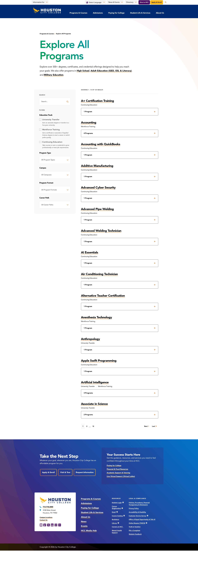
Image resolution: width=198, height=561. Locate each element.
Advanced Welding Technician (101, 231)
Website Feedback (135, 534)
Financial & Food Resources (117, 469)
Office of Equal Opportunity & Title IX (142, 519)
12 (93, 426)
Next (146, 426)
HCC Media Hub (89, 530)
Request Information (85, 472)
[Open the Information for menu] (47, 2)
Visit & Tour (65, 472)
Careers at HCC (118, 527)
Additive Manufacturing (97, 166)
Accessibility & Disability (137, 512)
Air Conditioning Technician (99, 274)
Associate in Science (94, 404)
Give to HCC (144, 2)
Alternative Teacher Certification (103, 296)
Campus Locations (46, 517)
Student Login (117, 503)
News (83, 521)
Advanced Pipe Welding (97, 209)
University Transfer (50, 119)
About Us (160, 13)
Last (153, 426)
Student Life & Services (140, 13)
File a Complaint (134, 530)
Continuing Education (52, 142)
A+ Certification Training (97, 101)
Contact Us (43, 520)
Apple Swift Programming (98, 361)
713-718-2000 (48, 507)
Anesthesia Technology (96, 317)
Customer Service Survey (137, 516)
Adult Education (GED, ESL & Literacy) (111, 70)
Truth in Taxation (134, 527)
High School (83, 70)
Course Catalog (117, 516)
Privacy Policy (134, 508)
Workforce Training (51, 129)
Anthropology (90, 339)
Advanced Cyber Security (98, 187)
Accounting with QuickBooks (100, 144)
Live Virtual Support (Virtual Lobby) (121, 476)
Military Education (53, 74)
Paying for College (116, 13)
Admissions (98, 13)
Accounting (88, 122)
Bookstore (115, 519)
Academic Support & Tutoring (118, 473)
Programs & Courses (78, 13)
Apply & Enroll (156, 2)
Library (114, 523)
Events (84, 526)
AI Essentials (89, 252)
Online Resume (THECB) (137, 523)
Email (114, 512)
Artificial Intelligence (95, 382)
